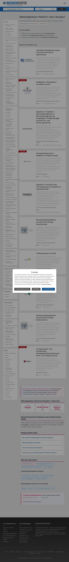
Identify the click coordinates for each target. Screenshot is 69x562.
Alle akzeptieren (48, 289)
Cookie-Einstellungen (22, 289)
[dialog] (34, 281)
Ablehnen (36, 289)
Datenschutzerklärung (46, 284)
